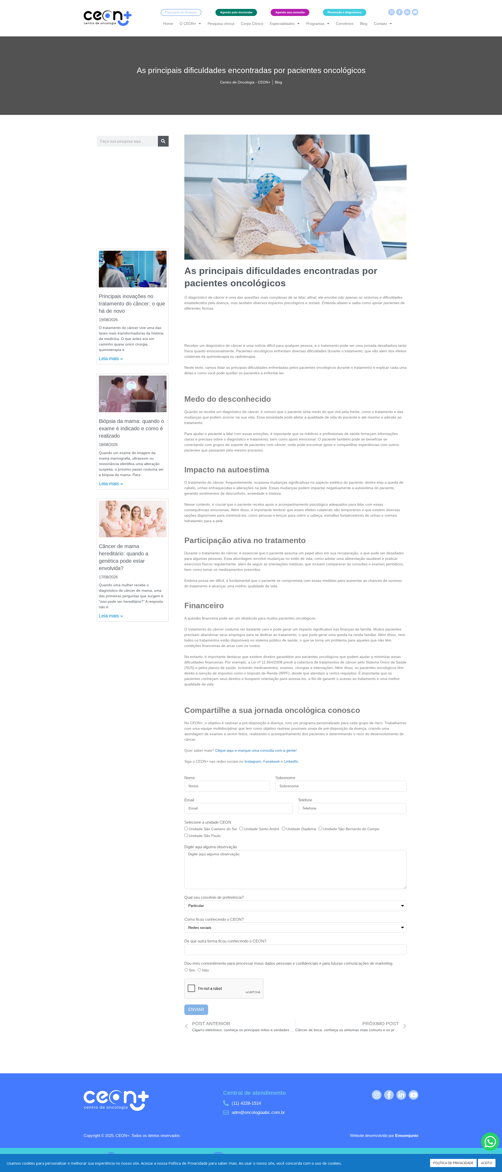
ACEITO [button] (486, 1162)
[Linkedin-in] (407, 12)
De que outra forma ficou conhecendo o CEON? (225, 941)
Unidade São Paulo (205, 836)
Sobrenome (285, 777)
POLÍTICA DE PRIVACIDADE (453, 1162)
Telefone (305, 800)
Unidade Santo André (261, 829)
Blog (363, 23)
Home (168, 23)
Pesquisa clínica (221, 23)
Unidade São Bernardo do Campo (351, 829)
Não (205, 970)
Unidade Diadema (301, 829)
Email (189, 800)
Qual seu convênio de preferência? (214, 897)
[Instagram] (391, 12)
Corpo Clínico (252, 23)
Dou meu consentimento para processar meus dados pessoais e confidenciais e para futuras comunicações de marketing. (288, 963)
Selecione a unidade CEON (207, 822)
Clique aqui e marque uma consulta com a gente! (256, 750)
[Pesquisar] (163, 141)
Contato (380, 23)
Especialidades (282, 23)
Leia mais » (111, 358)
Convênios (344, 23)
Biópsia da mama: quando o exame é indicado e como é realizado (131, 428)
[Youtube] (415, 12)
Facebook (272, 761)
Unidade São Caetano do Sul (213, 829)
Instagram (252, 761)
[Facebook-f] (399, 12)
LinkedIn (291, 761)
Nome (189, 777)
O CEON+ (188, 23)
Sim (192, 970)
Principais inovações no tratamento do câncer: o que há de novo (132, 303)
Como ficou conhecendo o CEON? (214, 919)
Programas (315, 23)
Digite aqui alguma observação (210, 847)
